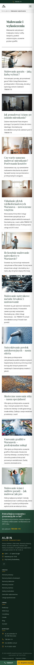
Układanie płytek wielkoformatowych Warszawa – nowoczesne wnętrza (17, 205)
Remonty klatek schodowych (11, 578)
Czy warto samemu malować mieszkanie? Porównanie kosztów (16, 160)
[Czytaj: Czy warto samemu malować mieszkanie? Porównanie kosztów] (17, 145)
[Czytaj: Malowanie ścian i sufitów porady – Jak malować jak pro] (17, 476)
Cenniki (4, 617)
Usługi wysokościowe (8, 598)
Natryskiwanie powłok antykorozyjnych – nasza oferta (17, 350)
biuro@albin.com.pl (11, 643)
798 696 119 (18, 1)
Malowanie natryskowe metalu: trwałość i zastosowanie (17, 298)
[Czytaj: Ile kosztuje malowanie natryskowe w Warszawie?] (17, 240)
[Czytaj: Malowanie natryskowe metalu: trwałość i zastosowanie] (17, 284)
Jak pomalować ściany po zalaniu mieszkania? (17, 116)
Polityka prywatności (8, 658)
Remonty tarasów (7, 584)
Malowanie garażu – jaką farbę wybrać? (17, 73)
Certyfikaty (5, 614)
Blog (3, 621)
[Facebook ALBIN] (4, 564)
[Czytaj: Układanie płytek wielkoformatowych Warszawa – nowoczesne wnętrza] (17, 189)
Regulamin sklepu (21, 658)
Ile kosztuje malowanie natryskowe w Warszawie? (16, 255)
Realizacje (5, 607)
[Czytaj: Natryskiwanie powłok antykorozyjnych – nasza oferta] (17, 335)
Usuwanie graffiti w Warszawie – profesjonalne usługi (15, 442)
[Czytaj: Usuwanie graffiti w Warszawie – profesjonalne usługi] (17, 427)
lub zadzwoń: (11, 529)
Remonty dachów (7, 588)
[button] (30, 6)
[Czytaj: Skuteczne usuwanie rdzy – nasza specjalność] (17, 384)
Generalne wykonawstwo (10, 594)
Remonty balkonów (8, 581)
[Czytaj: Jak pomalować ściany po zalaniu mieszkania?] (17, 102)
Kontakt (4, 624)
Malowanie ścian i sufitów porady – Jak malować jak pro (15, 491)
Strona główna (6, 11)
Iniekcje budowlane (8, 591)
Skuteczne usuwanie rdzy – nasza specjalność (18, 398)
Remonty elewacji (7, 575)
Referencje (5, 611)
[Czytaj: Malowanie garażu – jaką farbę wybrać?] (17, 59)
